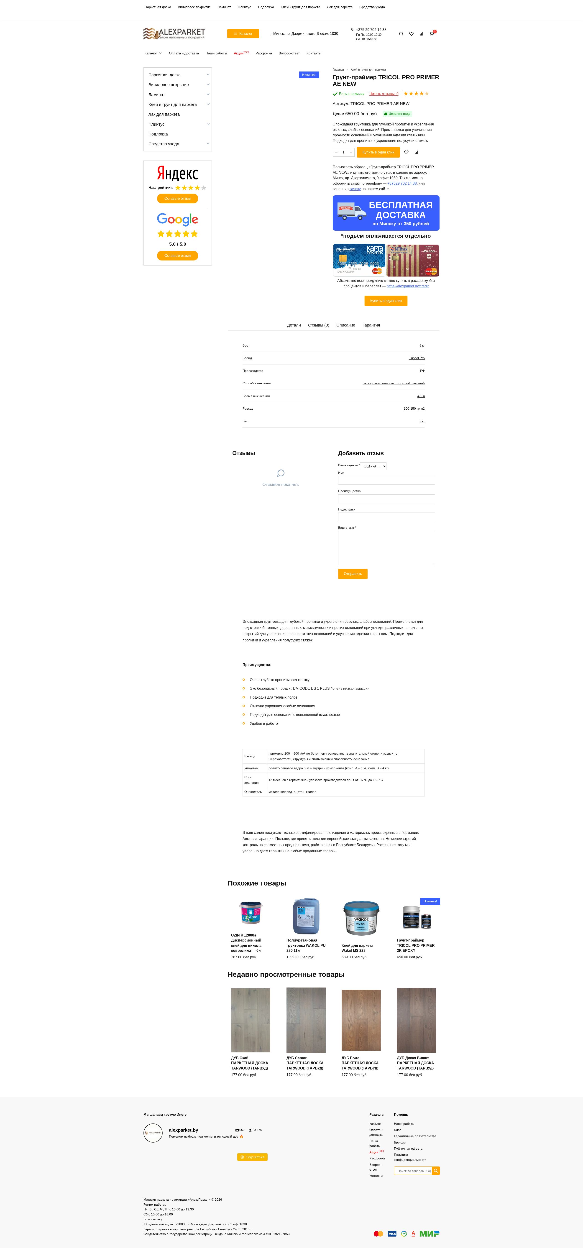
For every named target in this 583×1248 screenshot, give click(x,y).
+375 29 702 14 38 (371, 34)
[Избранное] (412, 33)
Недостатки (346, 509)
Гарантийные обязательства (415, 1136)
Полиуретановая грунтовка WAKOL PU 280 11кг (306, 945)
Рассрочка (264, 53)
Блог (397, 1130)
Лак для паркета (340, 7)
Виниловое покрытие (194, 7)
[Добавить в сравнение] (416, 152)
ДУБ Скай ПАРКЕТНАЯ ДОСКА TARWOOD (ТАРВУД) (249, 1063)
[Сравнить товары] (422, 33)
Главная (338, 69)
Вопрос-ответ (289, 53)
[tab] (294, 325)
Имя (341, 473)
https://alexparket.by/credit (408, 286)
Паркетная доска (158, 7)
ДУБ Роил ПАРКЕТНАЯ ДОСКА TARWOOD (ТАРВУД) (360, 1063)
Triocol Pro (417, 358)
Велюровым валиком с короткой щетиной (394, 383)
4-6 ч (421, 396)
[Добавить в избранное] (406, 152)
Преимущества (349, 491)
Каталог (151, 53)
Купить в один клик (378, 152)
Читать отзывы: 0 (384, 94)
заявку (355, 189)
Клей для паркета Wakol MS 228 (357, 948)
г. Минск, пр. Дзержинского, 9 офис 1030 (304, 34)
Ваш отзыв (347, 527)
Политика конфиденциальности (410, 1157)
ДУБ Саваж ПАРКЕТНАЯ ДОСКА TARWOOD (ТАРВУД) (305, 1063)
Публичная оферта (408, 1148)
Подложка (266, 7)
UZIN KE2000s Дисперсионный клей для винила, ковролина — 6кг (246, 942)
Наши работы (216, 53)
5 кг (422, 421)
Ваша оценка (349, 465)
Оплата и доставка (184, 53)
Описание (345, 325)
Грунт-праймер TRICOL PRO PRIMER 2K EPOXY (416, 945)
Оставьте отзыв (177, 198)
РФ (422, 371)
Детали (294, 325)
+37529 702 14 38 (402, 183)
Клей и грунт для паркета (300, 7)
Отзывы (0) (318, 325)
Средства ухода (372, 7)
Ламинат (224, 7)
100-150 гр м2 (414, 408)
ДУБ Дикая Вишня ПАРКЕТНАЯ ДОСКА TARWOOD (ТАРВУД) (415, 1063)
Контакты (314, 53)
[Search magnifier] (436, 1171)
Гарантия (371, 325)
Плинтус (244, 7)
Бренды (400, 1142)
